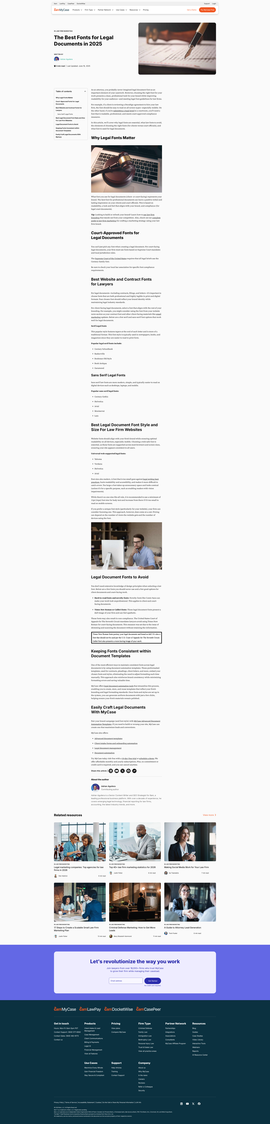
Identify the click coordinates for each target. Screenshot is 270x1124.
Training (114, 1071)
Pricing (145, 10)
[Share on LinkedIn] (111, 771)
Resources (134, 10)
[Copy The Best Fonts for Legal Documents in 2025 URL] (134, 771)
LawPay (62, 3)
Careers (141, 1079)
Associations (170, 1036)
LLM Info (138, 1102)
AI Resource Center (200, 1055)
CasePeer (71, 3)
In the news (142, 1075)
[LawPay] (90, 1009)
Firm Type (89, 10)
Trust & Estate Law (145, 1047)
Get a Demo (191, 10)
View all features (91, 1054)
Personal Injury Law (146, 1043)
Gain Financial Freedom (93, 1071)
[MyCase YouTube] (117, 771)
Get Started (152, 981)
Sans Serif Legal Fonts (65, 114)
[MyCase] (65, 1009)
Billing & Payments (91, 1042)
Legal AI (87, 1046)
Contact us (58, 1040)
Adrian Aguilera (66, 59)
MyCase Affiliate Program (175, 1043)
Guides (195, 1032)
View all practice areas (147, 1051)
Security (141, 1090)
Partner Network (104, 10)
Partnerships (170, 1028)
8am (55, 3)
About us (141, 1068)
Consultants (170, 1040)
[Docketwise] (118, 1009)
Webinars (196, 1047)
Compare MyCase (118, 1032)
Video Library (197, 1040)
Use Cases (120, 10)
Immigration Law (145, 1036)
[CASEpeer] (148, 1009)
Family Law (142, 1032)
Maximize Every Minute (93, 1068)
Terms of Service (71, 1102)
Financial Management (93, 1050)
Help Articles (116, 1068)
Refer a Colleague (145, 1087)
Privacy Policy (59, 1102)
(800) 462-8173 (72, 1036)
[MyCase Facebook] (199, 1103)
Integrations (170, 1032)
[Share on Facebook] (128, 771)
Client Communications (93, 1038)
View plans (115, 1028)
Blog (194, 1028)
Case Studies (197, 1036)
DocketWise (81, 3)
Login (214, 3)
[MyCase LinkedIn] (181, 1103)
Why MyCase (143, 1071)
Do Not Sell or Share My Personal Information (118, 1102)
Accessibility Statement (86, 1102)
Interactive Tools (198, 1043)
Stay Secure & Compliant (94, 1075)
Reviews (141, 1083)
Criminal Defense (145, 1028)
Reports (195, 1051)
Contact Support (117, 1075)
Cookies (98, 1102)
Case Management (91, 1035)
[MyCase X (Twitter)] (193, 1103)
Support (207, 3)
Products (76, 10)
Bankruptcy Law (144, 1040)
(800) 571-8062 (74, 1032)
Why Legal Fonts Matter (64, 98)
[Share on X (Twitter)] (122, 771)
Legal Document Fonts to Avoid (67, 124)
